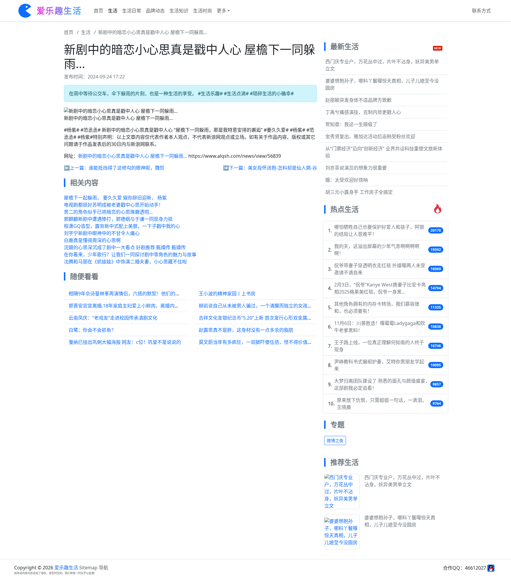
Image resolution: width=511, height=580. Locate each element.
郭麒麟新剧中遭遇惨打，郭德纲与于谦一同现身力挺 (118, 219)
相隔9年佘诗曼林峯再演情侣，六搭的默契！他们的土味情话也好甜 (138, 293)
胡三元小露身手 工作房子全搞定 (359, 192)
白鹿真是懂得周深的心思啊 (92, 240)
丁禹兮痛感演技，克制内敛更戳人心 (363, 112)
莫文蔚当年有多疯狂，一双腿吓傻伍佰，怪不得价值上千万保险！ (267, 342)
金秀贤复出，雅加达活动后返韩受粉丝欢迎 (370, 136)
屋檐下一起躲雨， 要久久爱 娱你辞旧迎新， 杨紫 (115, 197)
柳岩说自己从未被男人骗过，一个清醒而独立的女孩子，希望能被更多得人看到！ (284, 305)
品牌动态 (155, 10)
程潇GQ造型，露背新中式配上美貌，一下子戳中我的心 (122, 226)
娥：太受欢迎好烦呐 (346, 180)
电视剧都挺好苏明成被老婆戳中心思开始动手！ (113, 205)
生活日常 (131, 10)
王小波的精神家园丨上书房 (227, 293)
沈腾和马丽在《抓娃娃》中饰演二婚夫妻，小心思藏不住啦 (125, 261)
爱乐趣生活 (66, 567)
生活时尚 (202, 10)
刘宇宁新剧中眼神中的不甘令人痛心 (102, 233)
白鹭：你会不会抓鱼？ (92, 330)
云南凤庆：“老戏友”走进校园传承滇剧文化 (113, 318)
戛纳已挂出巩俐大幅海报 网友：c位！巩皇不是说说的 (125, 342)
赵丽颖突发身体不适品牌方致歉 (358, 100)
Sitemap (88, 567)
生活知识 (178, 10)
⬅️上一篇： (76, 168)
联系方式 (481, 10)
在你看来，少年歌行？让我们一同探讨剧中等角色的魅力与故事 (130, 254)
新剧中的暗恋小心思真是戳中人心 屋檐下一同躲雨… (152, 32)
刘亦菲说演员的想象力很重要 (356, 168)
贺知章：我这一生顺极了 (351, 124)
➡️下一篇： (235, 168)
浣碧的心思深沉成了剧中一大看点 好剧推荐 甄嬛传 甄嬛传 (125, 247)
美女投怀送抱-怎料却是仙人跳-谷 (282, 168)
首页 (98, 10)
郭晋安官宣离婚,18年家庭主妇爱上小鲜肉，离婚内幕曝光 (129, 305)
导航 (103, 567)
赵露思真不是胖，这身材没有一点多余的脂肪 (246, 330)
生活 (112, 10)
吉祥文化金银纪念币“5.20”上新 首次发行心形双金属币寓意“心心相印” (271, 318)
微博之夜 (335, 440)
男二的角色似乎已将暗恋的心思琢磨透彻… (108, 212)
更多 (221, 10)
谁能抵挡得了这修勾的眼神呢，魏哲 (126, 168)
